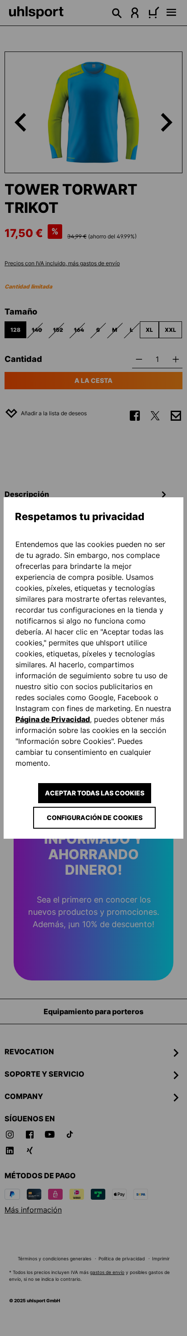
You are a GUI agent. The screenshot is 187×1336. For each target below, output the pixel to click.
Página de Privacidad (52, 719)
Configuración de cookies (95, 817)
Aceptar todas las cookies (94, 793)
